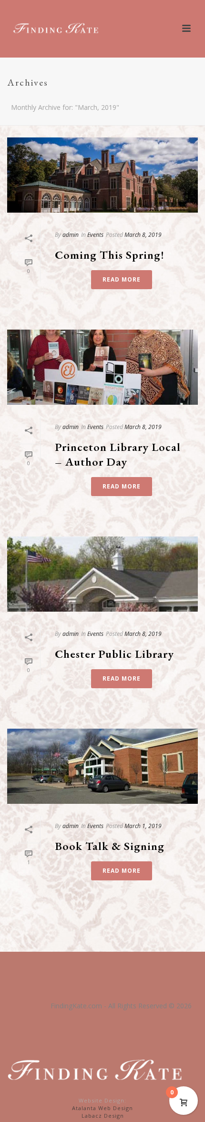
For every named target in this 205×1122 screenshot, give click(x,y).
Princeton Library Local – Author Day (118, 454)
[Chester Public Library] (102, 574)
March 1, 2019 (143, 826)
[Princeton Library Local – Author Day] (102, 367)
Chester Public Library (114, 653)
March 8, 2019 (143, 235)
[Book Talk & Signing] (102, 766)
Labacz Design (103, 1115)
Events (95, 235)
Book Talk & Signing (109, 846)
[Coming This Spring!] (102, 175)
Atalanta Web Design (102, 1108)
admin (70, 235)
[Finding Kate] (97, 1069)
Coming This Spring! (109, 254)
